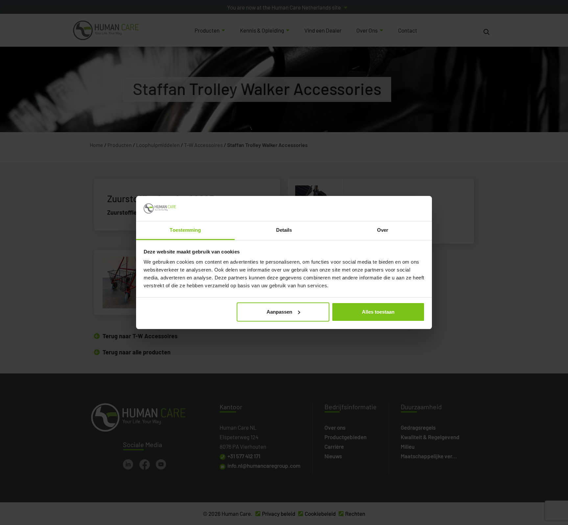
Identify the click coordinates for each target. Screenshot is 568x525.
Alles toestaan (378, 312)
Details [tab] (284, 230)
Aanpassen (279, 312)
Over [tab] (382, 230)
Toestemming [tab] (185, 230)
